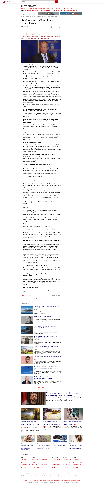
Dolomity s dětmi (66, 467)
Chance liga (44, 459)
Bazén (33, 473)
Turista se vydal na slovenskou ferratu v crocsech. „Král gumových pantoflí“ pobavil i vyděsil (73, 423)
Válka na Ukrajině (46, 8)
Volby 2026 (23, 459)
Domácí (32, 8)
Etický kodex (53, 480)
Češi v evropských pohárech (68, 471)
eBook (53, 27)
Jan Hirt (33, 462)
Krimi (56, 8)
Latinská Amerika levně (67, 466)
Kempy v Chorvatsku (67, 459)
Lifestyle (67, 8)
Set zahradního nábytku (62, 473)
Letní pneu (55, 475)
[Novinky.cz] (28, 6)
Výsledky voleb (24, 462)
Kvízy (54, 10)
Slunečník (50, 473)
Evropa (35, 318)
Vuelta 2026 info (35, 459)
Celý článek (75, 400)
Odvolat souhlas (67, 480)
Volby (36, 8)
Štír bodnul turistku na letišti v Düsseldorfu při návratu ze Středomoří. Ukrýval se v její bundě (51, 423)
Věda (33, 10)
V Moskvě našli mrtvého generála (42, 316)
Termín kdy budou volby (26, 464)
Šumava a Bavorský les (67, 462)
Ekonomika (63, 8)
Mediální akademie (46, 480)
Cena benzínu (59, 471)
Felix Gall (33, 466)
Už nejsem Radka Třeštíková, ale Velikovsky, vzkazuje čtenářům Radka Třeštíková (47, 357)
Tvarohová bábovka (56, 464)
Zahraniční (40, 8)
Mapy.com (39, 471)
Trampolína (45, 473)
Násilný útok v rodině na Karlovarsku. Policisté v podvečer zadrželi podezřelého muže (45, 367)
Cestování (36, 10)
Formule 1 (44, 466)
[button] (41, 51)
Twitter (30, 480)
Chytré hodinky (71, 475)
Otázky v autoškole (76, 466)
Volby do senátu (24, 466)
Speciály (57, 10)
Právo (22, 26)
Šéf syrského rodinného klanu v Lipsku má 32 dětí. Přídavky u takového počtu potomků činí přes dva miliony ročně (30, 424)
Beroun (41, 298)
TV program (65, 10)
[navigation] (1, 2)
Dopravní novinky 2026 (77, 462)
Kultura (59, 8)
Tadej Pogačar (34, 464)
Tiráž (41, 480)
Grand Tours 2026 (35, 467)
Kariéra (38, 480)
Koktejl (71, 8)
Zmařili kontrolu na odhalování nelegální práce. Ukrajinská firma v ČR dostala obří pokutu (45, 337)
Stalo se (29, 8)
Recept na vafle (55, 466)
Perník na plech (55, 467)
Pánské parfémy (78, 475)
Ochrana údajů (60, 480)
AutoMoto (29, 10)
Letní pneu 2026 (76, 459)
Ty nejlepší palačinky (56, 459)
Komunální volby (24, 467)
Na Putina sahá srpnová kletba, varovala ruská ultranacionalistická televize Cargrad (45, 377)
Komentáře (52, 8)
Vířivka (75, 473)
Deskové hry (60, 475)
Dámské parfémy (49, 475)
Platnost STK (75, 467)
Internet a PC (23, 10)
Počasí (61, 10)
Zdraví (35, 329)
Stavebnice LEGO (41, 475)
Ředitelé (37, 298)
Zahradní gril (70, 473)
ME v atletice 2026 (45, 464)
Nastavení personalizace (75, 480)
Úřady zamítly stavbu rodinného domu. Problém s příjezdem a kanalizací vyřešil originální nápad (46, 347)
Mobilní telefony (34, 475)
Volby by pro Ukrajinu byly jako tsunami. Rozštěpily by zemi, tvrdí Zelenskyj (63, 394)
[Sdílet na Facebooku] (59, 295)
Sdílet (57, 27)
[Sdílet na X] (60, 295)
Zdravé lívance (55, 462)
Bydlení (35, 349)
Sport (51, 10)
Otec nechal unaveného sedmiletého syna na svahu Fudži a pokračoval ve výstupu (46, 307)
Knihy (35, 359)
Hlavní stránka (24, 8)
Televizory (66, 475)
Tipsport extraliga (45, 462)
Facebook (26, 480)
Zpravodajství (32, 298)
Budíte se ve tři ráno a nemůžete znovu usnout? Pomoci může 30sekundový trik (45, 327)
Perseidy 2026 (52, 471)
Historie (40, 10)
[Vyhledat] (56, 1)
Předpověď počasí (45, 471)
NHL (43, 467)
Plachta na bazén (39, 473)
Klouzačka (55, 473)
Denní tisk (70, 10)
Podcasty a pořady (46, 10)
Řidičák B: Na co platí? (77, 464)
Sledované (75, 10)
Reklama (34, 480)
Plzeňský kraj (36, 339)
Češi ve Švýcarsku (66, 464)
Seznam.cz (100, 1)
